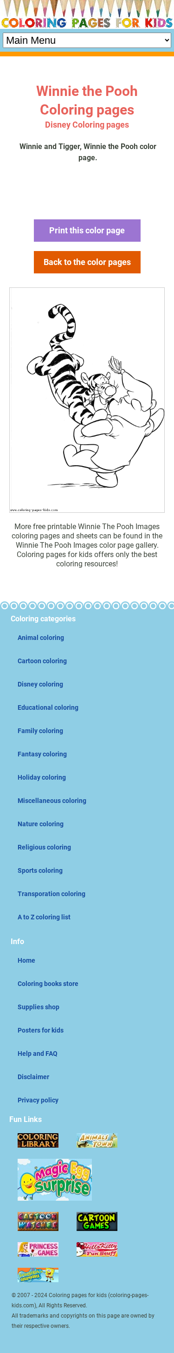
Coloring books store (48, 983)
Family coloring (40, 730)
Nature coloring (41, 824)
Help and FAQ (38, 1053)
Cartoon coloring (42, 661)
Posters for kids (41, 1030)
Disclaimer (33, 1077)
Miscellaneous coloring (52, 800)
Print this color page (87, 230)
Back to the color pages (87, 262)
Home (26, 960)
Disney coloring (40, 684)
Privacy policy (38, 1100)
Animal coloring (41, 637)
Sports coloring (40, 870)
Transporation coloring (51, 893)
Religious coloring (44, 847)
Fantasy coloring (42, 754)
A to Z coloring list (44, 917)
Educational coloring (48, 707)
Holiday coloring (42, 777)
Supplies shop (38, 1007)
